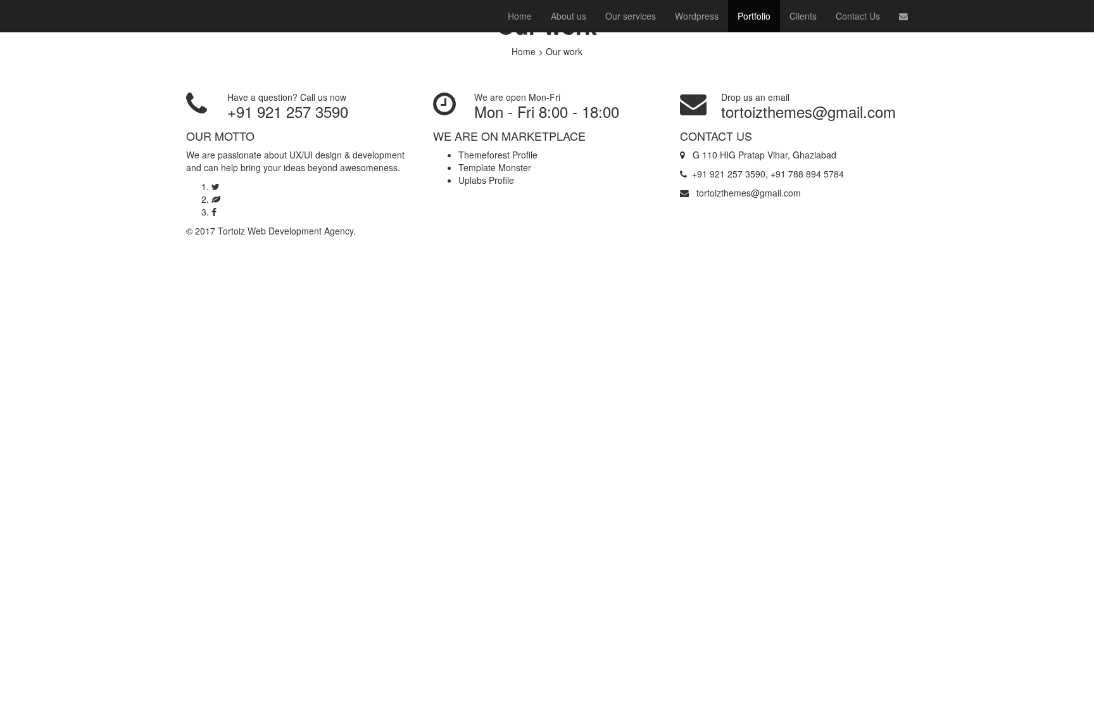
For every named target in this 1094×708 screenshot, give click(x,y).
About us (568, 16)
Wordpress (697, 16)
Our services (630, 16)
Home (520, 16)
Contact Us (858, 16)
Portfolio (754, 16)
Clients (803, 16)
